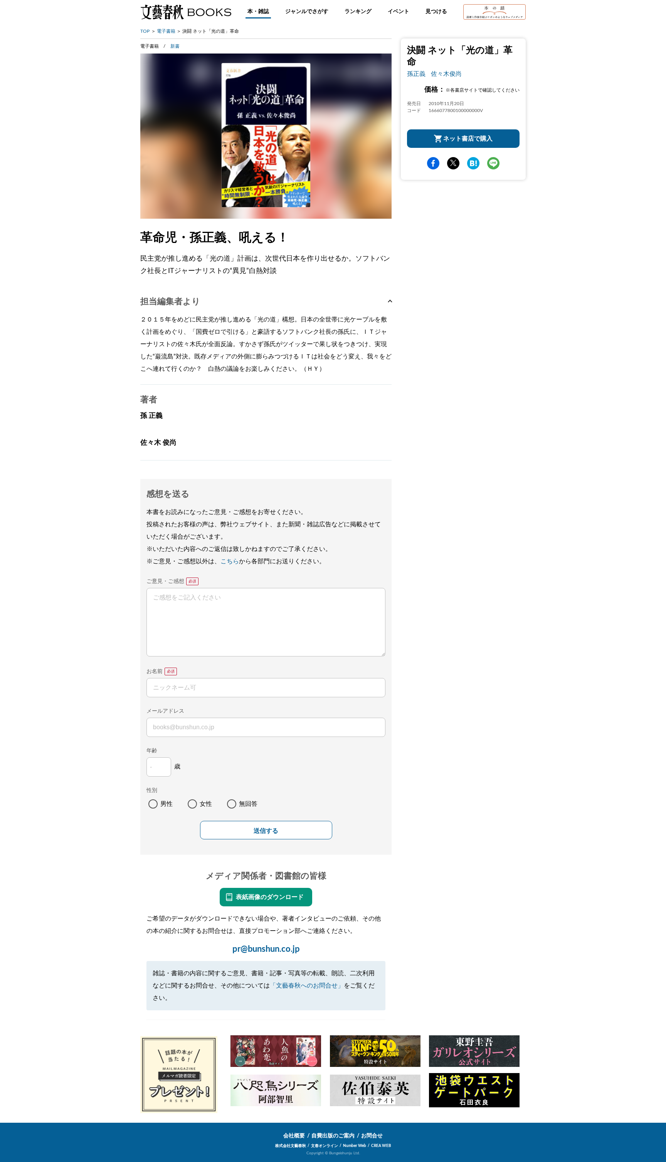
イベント (398, 11)
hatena (473, 163)
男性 (166, 804)
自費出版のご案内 (333, 1136)
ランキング (358, 11)
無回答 (248, 804)
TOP (145, 31)
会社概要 (294, 1136)
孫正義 (416, 74)
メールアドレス (165, 711)
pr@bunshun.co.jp (266, 949)
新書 (175, 46)
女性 (206, 804)
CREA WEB (381, 1146)
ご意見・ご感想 (165, 581)
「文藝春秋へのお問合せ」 (307, 986)
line (493, 163)
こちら (229, 561)
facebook (433, 163)
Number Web (354, 1146)
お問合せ (372, 1136)
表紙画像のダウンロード (270, 897)
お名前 (154, 671)
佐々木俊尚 (446, 74)
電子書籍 (166, 31)
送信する (266, 830)
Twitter (453, 163)
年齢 (151, 750)
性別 (151, 790)
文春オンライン (324, 1146)
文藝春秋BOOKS (185, 12)
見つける (436, 11)
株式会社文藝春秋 (290, 1146)
